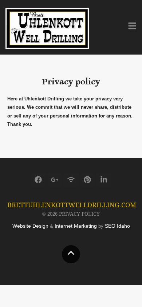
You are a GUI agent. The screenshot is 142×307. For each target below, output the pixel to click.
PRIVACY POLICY (79, 213)
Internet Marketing (76, 226)
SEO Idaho (117, 226)
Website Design (30, 226)
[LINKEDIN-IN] (103, 179)
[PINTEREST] (87, 179)
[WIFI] (71, 179)
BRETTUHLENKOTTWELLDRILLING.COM (71, 204)
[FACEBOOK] (38, 179)
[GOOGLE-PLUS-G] (54, 179)
